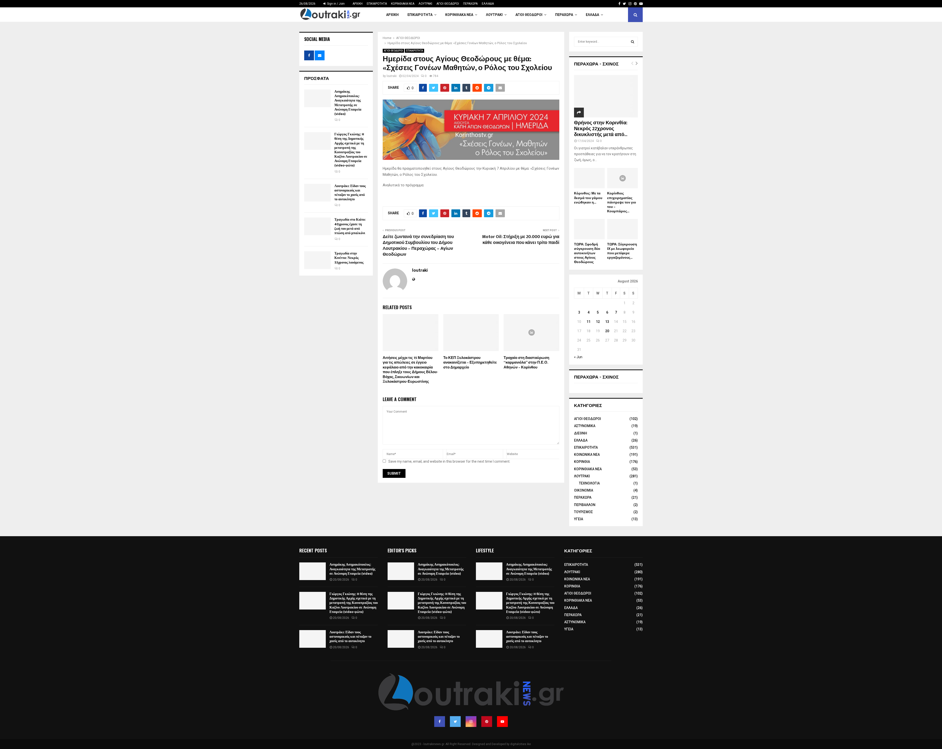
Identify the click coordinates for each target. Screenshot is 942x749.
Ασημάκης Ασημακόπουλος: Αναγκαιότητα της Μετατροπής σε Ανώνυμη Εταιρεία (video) (347, 103)
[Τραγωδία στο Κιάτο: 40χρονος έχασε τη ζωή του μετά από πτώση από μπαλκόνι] (317, 226)
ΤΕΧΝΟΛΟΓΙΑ (589, 483)
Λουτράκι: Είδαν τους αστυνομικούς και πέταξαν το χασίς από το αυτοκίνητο (350, 192)
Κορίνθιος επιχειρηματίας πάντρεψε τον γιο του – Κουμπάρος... (621, 202)
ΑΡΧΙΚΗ (358, 3)
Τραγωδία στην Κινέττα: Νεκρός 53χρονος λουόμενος (349, 258)
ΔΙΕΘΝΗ (580, 433)
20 (607, 331)
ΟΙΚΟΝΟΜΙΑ (583, 490)
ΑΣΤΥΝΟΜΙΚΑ (584, 426)
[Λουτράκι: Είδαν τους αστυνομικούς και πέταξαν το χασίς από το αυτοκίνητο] (317, 193)
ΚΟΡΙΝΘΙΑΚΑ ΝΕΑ (402, 3)
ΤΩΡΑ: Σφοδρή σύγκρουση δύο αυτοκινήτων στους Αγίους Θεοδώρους (587, 253)
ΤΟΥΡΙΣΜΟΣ (583, 512)
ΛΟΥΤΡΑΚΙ (425, 3)
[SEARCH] (632, 42)
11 (588, 322)
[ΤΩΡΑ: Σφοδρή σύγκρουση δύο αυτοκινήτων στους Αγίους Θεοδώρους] (589, 229)
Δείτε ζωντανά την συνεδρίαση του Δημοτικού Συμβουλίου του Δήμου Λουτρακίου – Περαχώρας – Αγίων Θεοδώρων (418, 245)
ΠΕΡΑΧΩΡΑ (470, 3)
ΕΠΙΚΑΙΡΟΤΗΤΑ (377, 3)
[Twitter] (455, 721)
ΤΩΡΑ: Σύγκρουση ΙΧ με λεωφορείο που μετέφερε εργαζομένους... (622, 250)
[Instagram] (471, 721)
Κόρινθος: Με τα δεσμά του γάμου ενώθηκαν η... (588, 197)
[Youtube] (502, 721)
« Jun (578, 357)
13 (607, 322)
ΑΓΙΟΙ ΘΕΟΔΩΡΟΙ (447, 3)
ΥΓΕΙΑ (578, 519)
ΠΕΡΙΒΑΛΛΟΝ (584, 505)
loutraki (392, 76)
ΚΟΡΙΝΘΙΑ (582, 462)
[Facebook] (439, 721)
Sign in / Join (335, 3)
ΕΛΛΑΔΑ (488, 3)
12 (598, 322)
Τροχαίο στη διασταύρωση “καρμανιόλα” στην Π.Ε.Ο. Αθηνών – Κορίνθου (526, 362)
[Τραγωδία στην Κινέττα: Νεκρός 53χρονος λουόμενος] (317, 260)
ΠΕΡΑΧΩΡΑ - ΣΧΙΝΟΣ (596, 63)
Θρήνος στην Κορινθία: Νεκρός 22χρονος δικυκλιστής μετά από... (601, 129)
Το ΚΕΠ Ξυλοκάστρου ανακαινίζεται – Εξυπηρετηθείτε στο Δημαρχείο (470, 362)
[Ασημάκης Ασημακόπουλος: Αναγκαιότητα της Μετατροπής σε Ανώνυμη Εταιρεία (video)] (317, 98)
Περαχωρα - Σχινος (596, 376)
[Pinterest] (486, 721)
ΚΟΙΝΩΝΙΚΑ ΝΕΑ (587, 455)
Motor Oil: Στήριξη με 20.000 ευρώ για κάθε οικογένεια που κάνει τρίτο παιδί (520, 239)
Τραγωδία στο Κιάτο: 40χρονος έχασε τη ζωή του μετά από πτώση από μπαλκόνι (350, 226)
